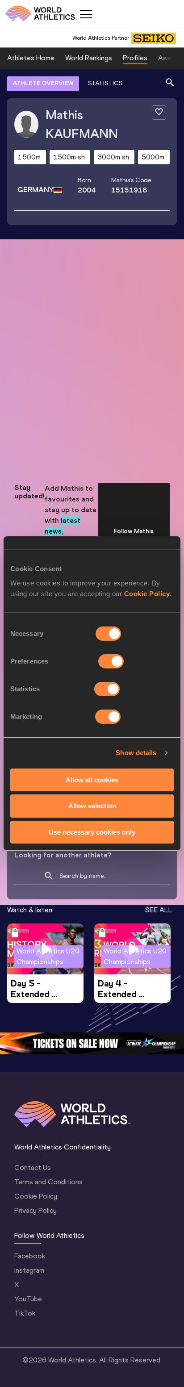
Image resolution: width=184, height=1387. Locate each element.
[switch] (111, 661)
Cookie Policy (147, 593)
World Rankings (88, 58)
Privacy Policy (35, 1210)
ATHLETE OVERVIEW (43, 83)
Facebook (29, 1256)
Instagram (29, 1270)
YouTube (28, 1299)
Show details (136, 752)
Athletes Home (30, 58)
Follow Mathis (134, 531)
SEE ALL (158, 910)
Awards (169, 58)
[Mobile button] (86, 14)
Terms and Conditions (48, 1182)
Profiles (135, 58)
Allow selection (92, 806)
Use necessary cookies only (92, 832)
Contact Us (32, 1167)
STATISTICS (105, 83)
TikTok (24, 1313)
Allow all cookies (92, 779)
